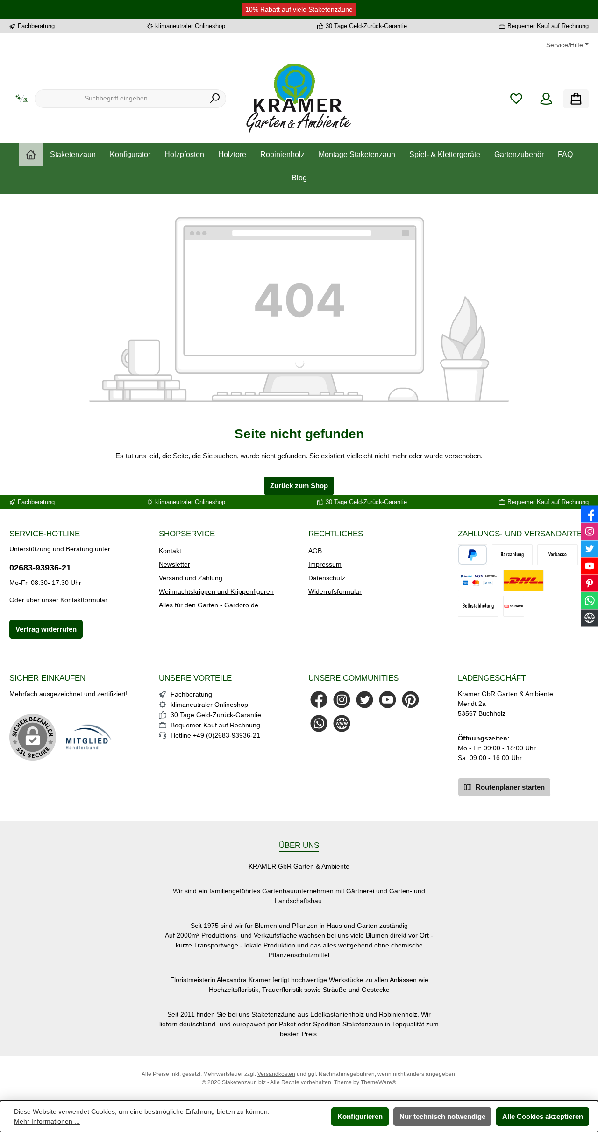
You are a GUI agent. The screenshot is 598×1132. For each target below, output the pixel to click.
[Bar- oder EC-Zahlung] (512, 554)
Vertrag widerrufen (46, 629)
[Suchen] (215, 98)
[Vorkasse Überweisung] (557, 554)
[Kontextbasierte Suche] (22, 98)
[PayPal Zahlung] (478, 580)
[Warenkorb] (576, 98)
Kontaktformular (83, 600)
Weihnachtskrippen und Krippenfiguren (216, 591)
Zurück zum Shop (299, 486)
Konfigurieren (360, 1116)
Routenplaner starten (509, 787)
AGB (315, 551)
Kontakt (170, 551)
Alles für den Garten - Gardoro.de (208, 605)
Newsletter (174, 564)
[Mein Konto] (546, 98)
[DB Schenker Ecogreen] (513, 606)
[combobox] (120, 98)
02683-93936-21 (40, 567)
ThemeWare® (378, 1082)
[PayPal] (472, 554)
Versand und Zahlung (190, 578)
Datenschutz (326, 578)
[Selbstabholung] (478, 606)
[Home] (31, 154)
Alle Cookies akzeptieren (542, 1116)
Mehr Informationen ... (47, 1121)
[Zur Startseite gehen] (299, 99)
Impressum (325, 564)
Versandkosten (276, 1074)
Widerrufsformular (335, 591)
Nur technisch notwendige (442, 1116)
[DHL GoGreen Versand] (523, 580)
